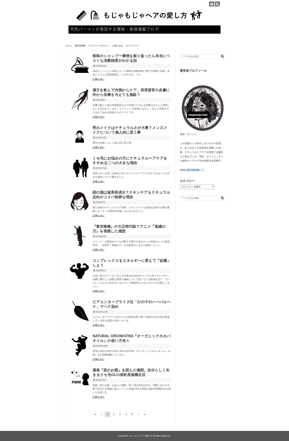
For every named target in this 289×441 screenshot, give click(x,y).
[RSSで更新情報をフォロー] (217, 4)
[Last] (145, 414)
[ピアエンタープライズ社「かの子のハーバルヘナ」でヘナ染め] (79, 311)
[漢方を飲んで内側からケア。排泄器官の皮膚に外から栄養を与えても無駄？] (79, 99)
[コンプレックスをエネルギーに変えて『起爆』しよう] (79, 270)
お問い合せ (117, 45)
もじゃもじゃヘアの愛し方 (140, 436)
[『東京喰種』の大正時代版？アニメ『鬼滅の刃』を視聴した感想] (79, 235)
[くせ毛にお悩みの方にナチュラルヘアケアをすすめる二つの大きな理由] (79, 167)
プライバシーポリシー (98, 45)
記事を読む (99, 79)
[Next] (138, 414)
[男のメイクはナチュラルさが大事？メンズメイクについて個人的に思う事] (79, 137)
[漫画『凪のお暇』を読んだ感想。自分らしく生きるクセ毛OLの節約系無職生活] (79, 379)
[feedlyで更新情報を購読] (211, 4)
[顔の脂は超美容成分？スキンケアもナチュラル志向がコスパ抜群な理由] (79, 201)
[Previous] (101, 414)
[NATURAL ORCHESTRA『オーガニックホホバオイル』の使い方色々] (79, 345)
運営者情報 (80, 45)
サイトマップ (132, 45)
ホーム (69, 45)
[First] (95, 414)
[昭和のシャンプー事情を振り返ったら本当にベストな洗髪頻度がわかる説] (79, 65)
